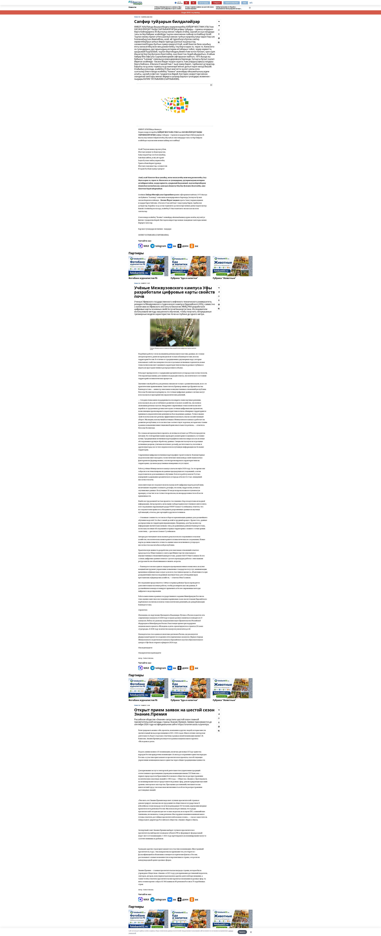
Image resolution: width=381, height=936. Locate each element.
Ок (193, 3)
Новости (132, 7)
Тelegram (216, 3)
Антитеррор (204, 3)
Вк (186, 3)
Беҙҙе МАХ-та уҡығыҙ (190, 12)
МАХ (244, 3)
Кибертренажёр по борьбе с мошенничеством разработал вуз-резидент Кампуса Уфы (228, 7)
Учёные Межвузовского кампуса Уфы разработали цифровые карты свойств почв (168, 7)
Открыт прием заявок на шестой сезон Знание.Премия (199, 7)
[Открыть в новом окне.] (143, 246)
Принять (242, 932)
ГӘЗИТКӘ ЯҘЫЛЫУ (231, 3)
